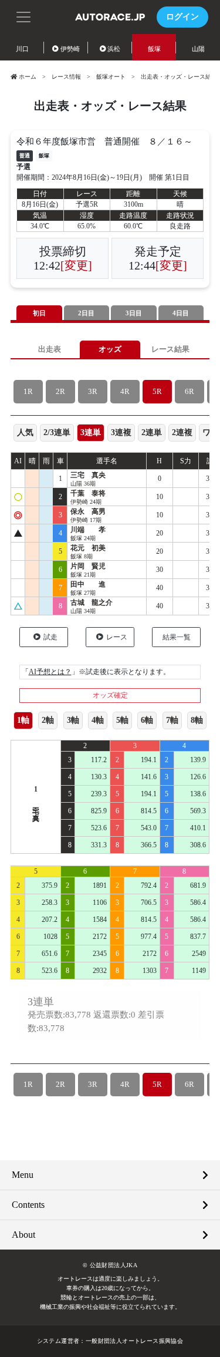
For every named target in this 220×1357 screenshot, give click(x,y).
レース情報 (66, 76)
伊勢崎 (70, 48)
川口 (22, 48)
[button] (23, 15)
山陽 (198, 48)
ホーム (27, 76)
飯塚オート (111, 76)
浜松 (113, 48)
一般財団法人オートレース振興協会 (134, 1341)
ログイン (182, 16)
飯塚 (154, 48)
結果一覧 (177, 637)
